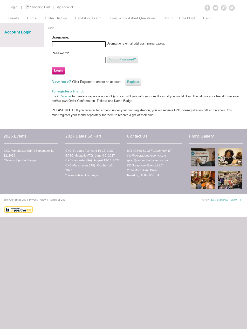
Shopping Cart (39, 7)
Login (13, 7)
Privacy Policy (37, 199)
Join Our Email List (15, 199)
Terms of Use (57, 199)
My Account (64, 7)
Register (133, 82)
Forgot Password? (122, 59)
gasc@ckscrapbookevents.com (147, 160)
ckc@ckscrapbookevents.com (146, 155)
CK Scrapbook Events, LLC (227, 199)
